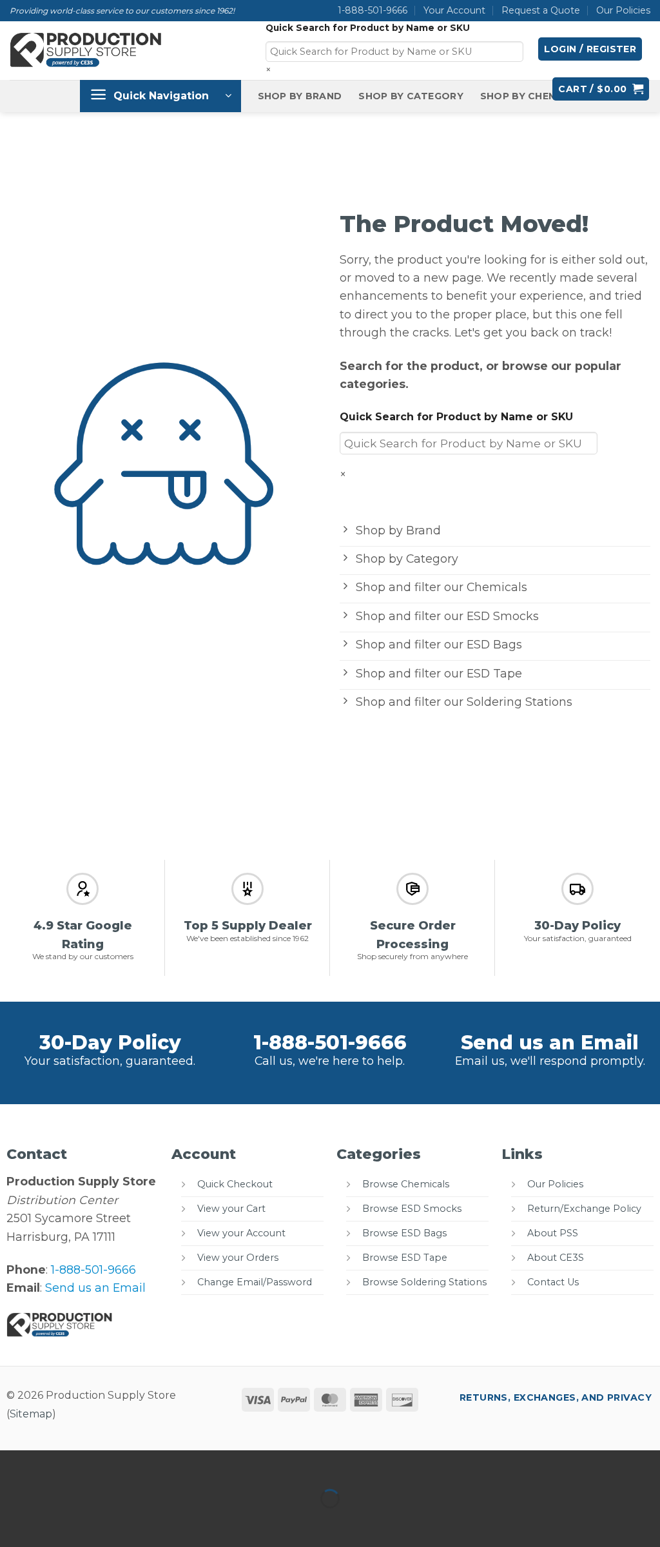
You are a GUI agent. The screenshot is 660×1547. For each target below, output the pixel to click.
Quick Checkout (235, 1184)
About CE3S (555, 1257)
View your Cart (231, 1208)
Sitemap (31, 1414)
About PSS (552, 1233)
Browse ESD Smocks (411, 1208)
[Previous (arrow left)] (14, 1522)
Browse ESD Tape (404, 1257)
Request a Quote (540, 10)
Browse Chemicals (405, 1184)
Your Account (454, 10)
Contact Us (553, 1282)
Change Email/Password (254, 1282)
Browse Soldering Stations (424, 1282)
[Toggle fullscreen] (56, 1464)
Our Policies (623, 10)
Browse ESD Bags (404, 1233)
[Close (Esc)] (141, 1464)
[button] (590, 49)
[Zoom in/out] (14, 1464)
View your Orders (237, 1257)
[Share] (98, 1464)
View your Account (241, 1233)
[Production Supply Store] (86, 50)
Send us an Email (550, 1043)
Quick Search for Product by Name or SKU (368, 28)
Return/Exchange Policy (584, 1208)
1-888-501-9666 (372, 10)
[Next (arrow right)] (56, 1522)
